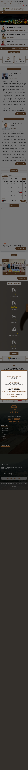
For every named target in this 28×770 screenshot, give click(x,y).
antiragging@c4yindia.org (10, 384)
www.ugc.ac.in (14, 396)
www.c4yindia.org (19, 384)
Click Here (19, 394)
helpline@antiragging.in (10, 379)
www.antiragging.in (19, 379)
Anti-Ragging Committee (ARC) (14, 389)
